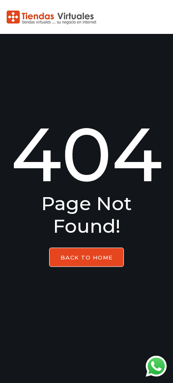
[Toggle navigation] (159, 17)
